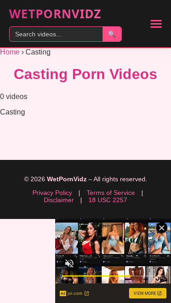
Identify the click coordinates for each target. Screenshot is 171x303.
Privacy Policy (52, 192)
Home (10, 52)
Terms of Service (111, 192)
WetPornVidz (55, 13)
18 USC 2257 (107, 200)
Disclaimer (59, 200)
